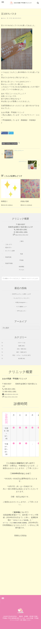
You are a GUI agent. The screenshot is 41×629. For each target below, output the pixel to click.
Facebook (5, 133)
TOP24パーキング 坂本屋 (20, 520)
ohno (4, 18)
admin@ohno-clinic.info (11, 394)
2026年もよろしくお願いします (21, 294)
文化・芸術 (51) (21, 349)
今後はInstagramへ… (21, 302)
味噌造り (4, 201)
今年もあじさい (21, 311)
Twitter (12, 133)
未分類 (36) (21, 358)
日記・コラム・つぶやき (9, 143)
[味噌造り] (10, 188)
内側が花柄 (25, 201)
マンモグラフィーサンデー (21, 298)
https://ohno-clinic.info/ (21, 235)
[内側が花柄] (30, 188)
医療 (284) (21, 346)
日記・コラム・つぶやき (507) (21, 355)
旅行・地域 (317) (21, 352)
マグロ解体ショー (21, 306)
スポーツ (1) (21, 342)
